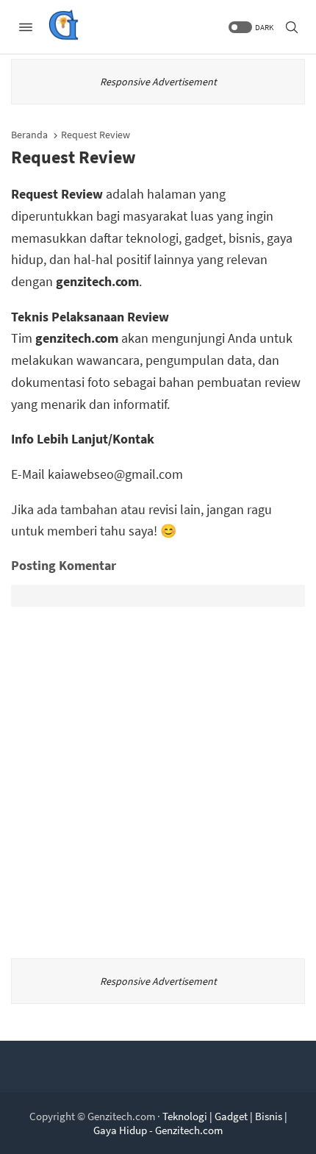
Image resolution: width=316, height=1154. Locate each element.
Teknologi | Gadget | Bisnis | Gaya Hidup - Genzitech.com (190, 1123)
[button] (249, 27)
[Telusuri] (291, 27)
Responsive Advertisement (158, 81)
